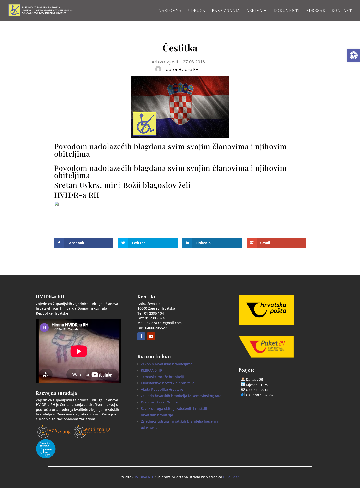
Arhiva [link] (254, 11)
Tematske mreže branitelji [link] (162, 376)
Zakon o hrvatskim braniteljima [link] (166, 364)
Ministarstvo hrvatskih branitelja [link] (167, 383)
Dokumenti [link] (287, 11)
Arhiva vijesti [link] (165, 62)
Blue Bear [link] (231, 477)
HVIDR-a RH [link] (143, 477)
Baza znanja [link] (226, 11)
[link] (353, 55)
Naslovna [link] (170, 11)
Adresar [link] (315, 11)
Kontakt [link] (342, 11)
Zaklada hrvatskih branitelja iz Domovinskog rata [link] (181, 395)
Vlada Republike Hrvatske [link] (162, 389)
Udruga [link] (196, 11)
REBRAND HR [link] (151, 370)
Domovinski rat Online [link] (159, 402)
